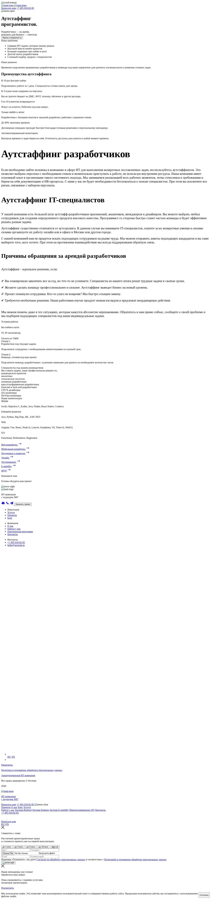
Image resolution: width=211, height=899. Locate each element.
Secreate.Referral (23, 810)
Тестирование (9, 462)
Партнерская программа (20, 531)
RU (9, 757)
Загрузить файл (47, 853)
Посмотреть (7, 888)
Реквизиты (7, 765)
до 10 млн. (44, 847)
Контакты (12, 534)
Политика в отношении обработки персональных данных (31, 770)
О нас (10, 526)
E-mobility (6, 466)
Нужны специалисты (12, 37)
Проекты (12, 515)
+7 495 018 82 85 (25, 8)
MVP (4, 470)
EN (13, 757)
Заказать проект (23, 504)
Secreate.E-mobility (59, 810)
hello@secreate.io (16, 545)
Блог (9, 518)
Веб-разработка (9, 444)
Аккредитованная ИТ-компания (18, 775)
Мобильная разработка (13, 449)
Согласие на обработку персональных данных (60, 859)
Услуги (11, 512)
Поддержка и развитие (13, 453)
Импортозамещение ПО (82, 810)
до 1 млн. (6, 847)
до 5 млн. (31, 847)
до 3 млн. (19, 847)
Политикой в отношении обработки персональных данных (135, 859)
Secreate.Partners (40, 810)
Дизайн (5, 457)
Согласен (204, 895)
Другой (55, 847)
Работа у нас (14, 528)
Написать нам (8, 8)
